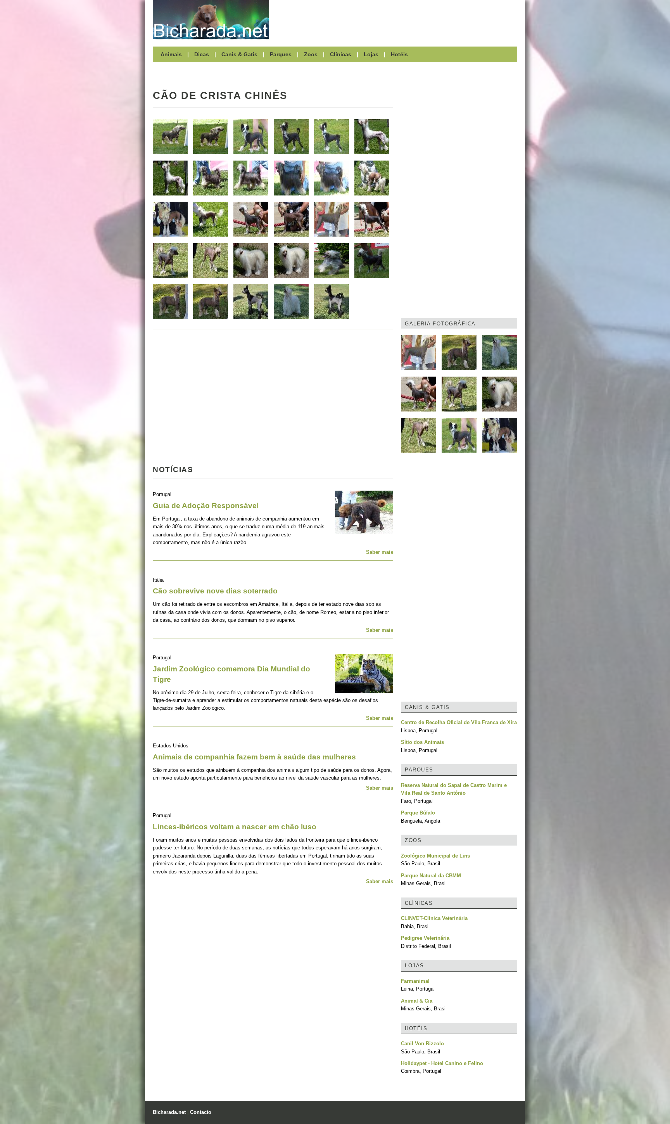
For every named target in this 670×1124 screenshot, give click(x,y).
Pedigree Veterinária (425, 938)
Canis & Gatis (239, 54)
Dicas (201, 54)
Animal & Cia (416, 1001)
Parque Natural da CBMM (431, 875)
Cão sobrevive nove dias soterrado (215, 591)
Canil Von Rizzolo (422, 1043)
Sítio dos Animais (422, 742)
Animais (171, 54)
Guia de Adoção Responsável (206, 505)
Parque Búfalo (418, 813)
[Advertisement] (397, 19)
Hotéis (399, 54)
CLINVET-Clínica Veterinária (434, 918)
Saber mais (379, 552)
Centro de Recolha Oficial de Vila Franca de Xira (459, 722)
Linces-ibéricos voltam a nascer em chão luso (234, 827)
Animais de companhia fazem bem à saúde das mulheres (254, 757)
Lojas (371, 54)
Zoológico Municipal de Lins (435, 856)
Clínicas (340, 54)
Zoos (311, 54)
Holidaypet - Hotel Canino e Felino (442, 1063)
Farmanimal (415, 981)
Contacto (200, 1112)
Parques (281, 54)
